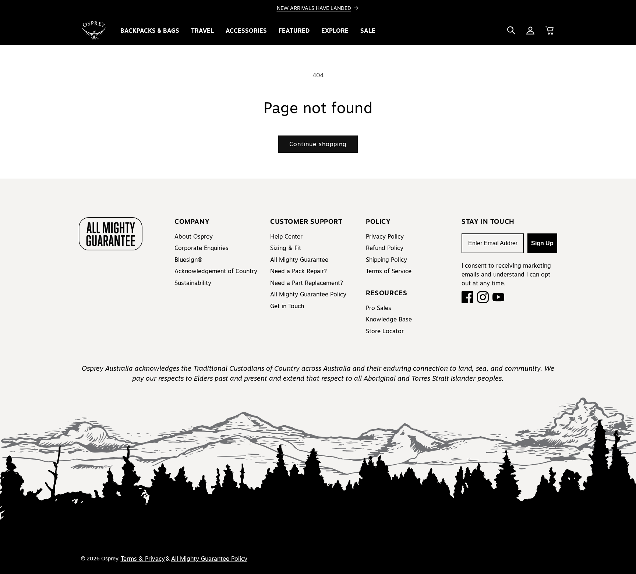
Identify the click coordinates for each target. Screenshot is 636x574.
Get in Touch (287, 306)
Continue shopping (318, 144)
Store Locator (385, 331)
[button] (511, 30)
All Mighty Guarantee (299, 260)
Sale (367, 31)
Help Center (286, 236)
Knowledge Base (389, 319)
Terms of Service (388, 271)
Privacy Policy (385, 236)
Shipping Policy (386, 260)
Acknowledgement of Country (215, 271)
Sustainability (192, 283)
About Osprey (193, 236)
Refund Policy (384, 248)
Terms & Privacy (143, 558)
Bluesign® (188, 260)
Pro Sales (378, 308)
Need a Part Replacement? (306, 283)
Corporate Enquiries (201, 248)
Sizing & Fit (285, 248)
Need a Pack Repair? (298, 271)
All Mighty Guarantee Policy (308, 294)
